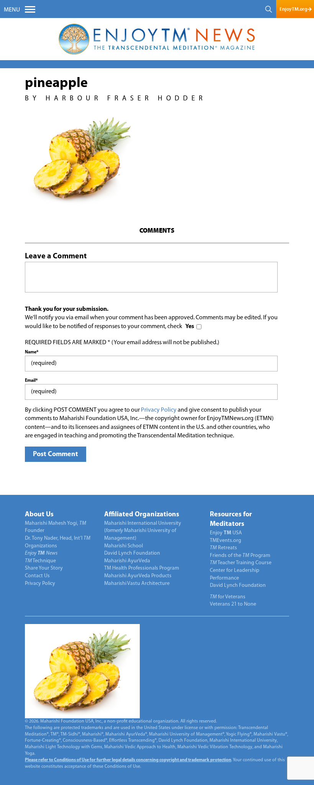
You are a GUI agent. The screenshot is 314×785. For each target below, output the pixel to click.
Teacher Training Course (240, 563)
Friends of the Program (240, 555)
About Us (39, 514)
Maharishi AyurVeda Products (138, 576)
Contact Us (37, 576)
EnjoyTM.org (293, 9)
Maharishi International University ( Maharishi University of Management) (142, 531)
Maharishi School (123, 546)
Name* (31, 352)
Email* (31, 380)
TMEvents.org (225, 541)
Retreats (223, 548)
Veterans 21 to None (233, 604)
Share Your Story (44, 568)
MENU (12, 10)
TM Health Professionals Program (141, 568)
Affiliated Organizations (141, 514)
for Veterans (227, 597)
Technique (40, 561)
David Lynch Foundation (132, 553)
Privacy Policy (159, 410)
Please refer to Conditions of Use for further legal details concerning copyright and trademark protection (128, 760)
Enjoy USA (226, 533)
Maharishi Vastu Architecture (137, 583)
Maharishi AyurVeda (127, 561)
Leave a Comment (56, 256)
